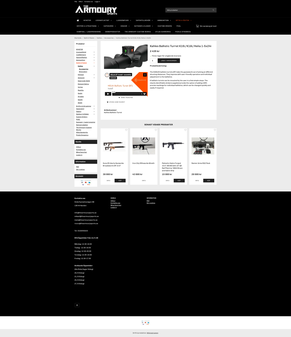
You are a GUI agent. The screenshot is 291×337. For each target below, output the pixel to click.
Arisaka (81, 96)
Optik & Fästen (182, 20)
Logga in (97, 1)
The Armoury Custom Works (138, 32)
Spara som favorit (116, 102)
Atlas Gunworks (163, 32)
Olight (80, 103)
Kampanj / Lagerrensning (89, 32)
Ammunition (163, 20)
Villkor (81, 1)
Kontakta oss (88, 1)
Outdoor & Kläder (142, 26)
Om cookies (80, 169)
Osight (80, 100)
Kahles (80, 66)
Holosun (81, 74)
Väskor (123, 26)
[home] (77, 20)
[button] (120, 180)
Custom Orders (165, 26)
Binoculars (83, 72)
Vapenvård (108, 26)
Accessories (83, 69)
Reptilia (81, 90)
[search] (213, 10)
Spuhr (80, 93)
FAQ (75, 1)
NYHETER (87, 20)
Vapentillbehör (143, 20)
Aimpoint (81, 78)
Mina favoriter (81, 152)
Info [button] (108, 180)
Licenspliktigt (102, 20)
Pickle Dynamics (183, 32)
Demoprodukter (112, 32)
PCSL (179, 26)
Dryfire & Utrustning (87, 26)
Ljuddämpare (122, 20)
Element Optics (83, 84)
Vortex (80, 87)
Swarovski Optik (84, 81)
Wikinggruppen (152, 333)
